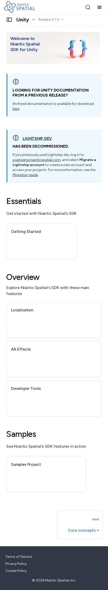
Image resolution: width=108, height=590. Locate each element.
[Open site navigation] (99, 7)
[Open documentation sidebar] (9, 20)
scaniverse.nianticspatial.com (37, 160)
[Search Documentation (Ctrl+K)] (88, 7)
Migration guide (25, 175)
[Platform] (25, 20)
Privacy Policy (16, 564)
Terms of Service (18, 557)
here (16, 109)
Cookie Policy (16, 571)
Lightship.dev (37, 138)
